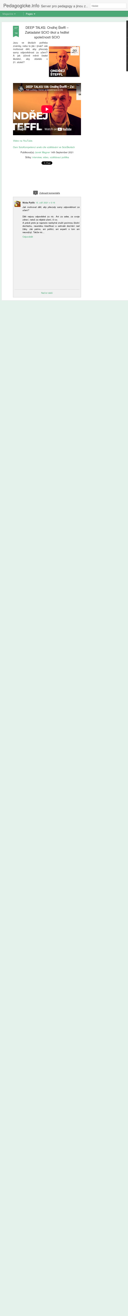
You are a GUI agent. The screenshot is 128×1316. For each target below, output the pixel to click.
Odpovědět (27, 236)
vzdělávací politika (59, 157)
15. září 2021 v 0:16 (45, 202)
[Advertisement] (99, 78)
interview (37, 157)
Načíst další (47, 292)
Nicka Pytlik (28, 202)
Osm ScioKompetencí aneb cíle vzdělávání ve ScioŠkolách (44, 147)
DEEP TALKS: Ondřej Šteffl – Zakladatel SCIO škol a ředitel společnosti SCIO (47, 32)
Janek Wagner (42, 152)
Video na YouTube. (23, 140)
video (45, 157)
